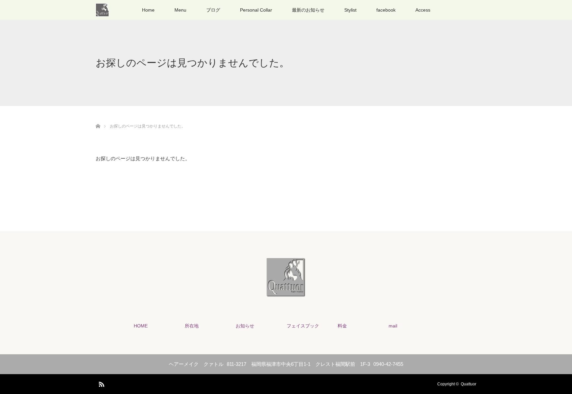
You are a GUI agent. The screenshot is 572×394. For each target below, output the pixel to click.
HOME (141, 325)
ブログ (213, 10)
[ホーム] (98, 118)
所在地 (192, 325)
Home (148, 10)
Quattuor (468, 384)
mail (393, 325)
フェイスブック (303, 325)
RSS (101, 383)
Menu (180, 10)
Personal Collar (256, 10)
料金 (342, 325)
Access (422, 10)
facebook (386, 10)
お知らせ (245, 325)
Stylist (350, 10)
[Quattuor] (286, 292)
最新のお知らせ (308, 10)
